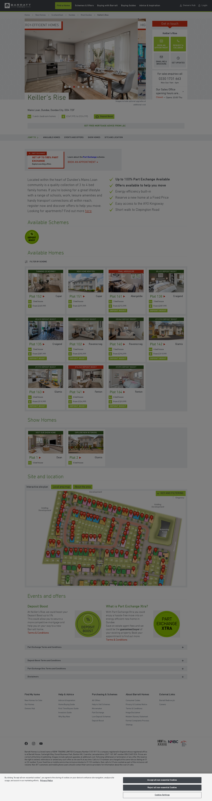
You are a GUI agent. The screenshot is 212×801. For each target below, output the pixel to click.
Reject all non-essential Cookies (162, 788)
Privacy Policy (46, 781)
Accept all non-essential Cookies (162, 780)
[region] (106, 787)
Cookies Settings (162, 795)
